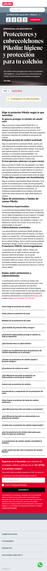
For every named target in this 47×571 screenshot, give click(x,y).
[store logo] (7, 3)
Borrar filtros (17, 91)
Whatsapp (34, 296)
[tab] (23, 307)
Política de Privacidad (19, 485)
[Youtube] (23, 516)
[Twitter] (18, 516)
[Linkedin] (33, 516)
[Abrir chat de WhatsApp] (40, 565)
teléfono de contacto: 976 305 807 (21, 298)
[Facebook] (14, 516)
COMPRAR (35, 20)
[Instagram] (28, 516)
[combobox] (27, 10)
